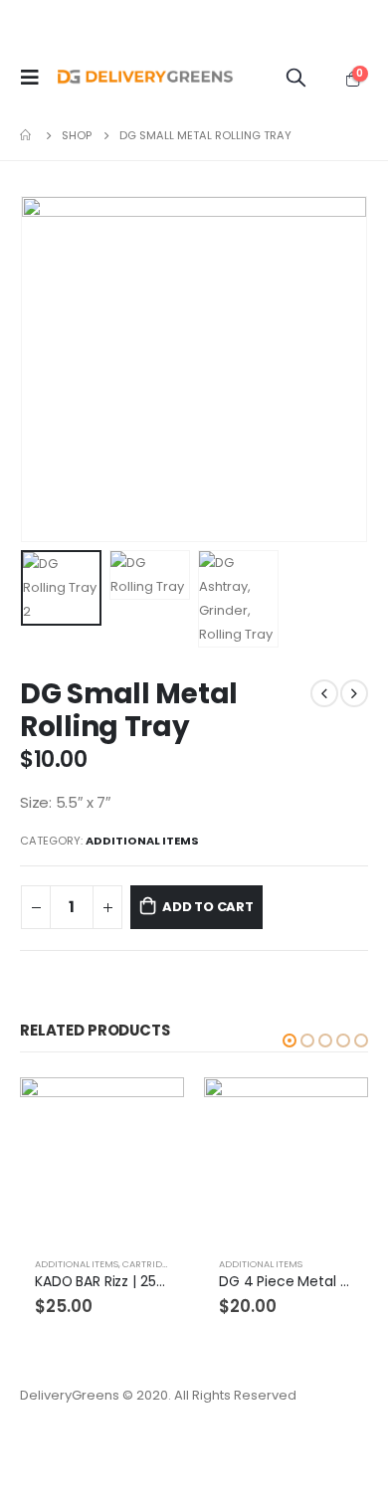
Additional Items (142, 841)
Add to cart (208, 906)
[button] (289, 1040)
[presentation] (45, 369)
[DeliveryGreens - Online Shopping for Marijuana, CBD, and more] (145, 78)
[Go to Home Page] (27, 135)
